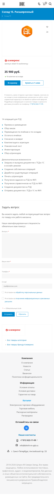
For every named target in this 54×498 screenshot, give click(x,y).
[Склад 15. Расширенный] (27, 38)
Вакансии (27, 373)
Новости (27, 366)
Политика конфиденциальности (27, 377)
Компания (27, 358)
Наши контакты (27, 435)
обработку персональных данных (29, 292)
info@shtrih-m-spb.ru (29, 445)
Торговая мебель (27, 408)
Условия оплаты (27, 387)
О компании (27, 362)
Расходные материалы (27, 412)
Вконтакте (26, 428)
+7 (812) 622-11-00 (36, 104)
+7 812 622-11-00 (28, 440)
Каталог (27, 400)
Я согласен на (23, 292)
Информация (27, 383)
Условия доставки (27, 391)
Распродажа (27, 415)
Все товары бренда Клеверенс (20, 344)
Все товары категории (16, 340)
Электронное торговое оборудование (27, 405)
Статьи (27, 369)
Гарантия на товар (27, 394)
